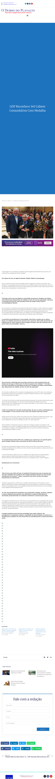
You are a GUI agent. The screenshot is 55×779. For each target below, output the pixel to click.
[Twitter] (25, 3)
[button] (27, 15)
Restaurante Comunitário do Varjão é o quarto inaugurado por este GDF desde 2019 (9, 630)
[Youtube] (32, 3)
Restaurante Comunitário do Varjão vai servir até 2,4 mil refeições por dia (26, 630)
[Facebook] (30, 3)
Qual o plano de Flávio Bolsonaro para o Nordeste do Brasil (18, 683)
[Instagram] (28, 3)
